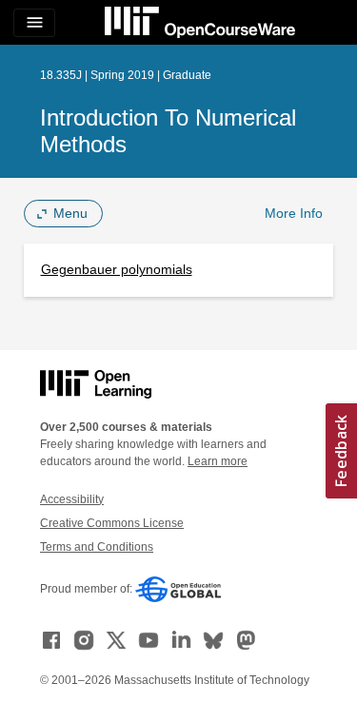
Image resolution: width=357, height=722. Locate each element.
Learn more (218, 461)
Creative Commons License (112, 523)
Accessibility (72, 499)
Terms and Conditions (96, 547)
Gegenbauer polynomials (116, 269)
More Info (294, 213)
